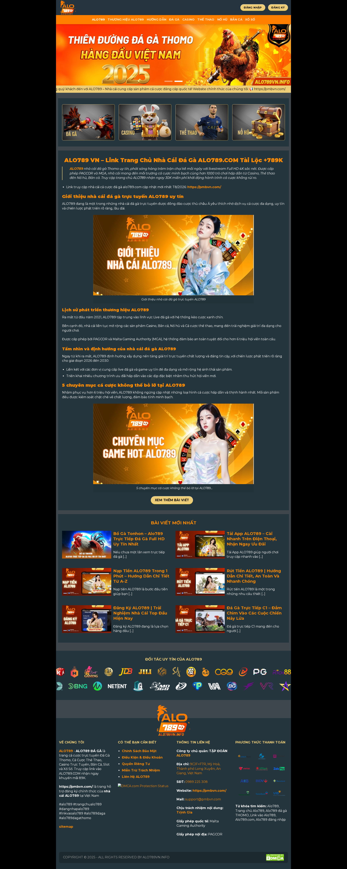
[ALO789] (81, 7)
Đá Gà (174, 19)
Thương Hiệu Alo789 (126, 19)
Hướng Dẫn (156, 19)
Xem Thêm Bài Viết (172, 500)
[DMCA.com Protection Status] (143, 786)
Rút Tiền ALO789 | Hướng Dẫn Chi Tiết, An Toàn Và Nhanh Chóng (254, 576)
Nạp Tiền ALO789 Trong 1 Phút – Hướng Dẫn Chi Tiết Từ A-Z (141, 576)
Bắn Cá (236, 19)
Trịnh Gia (184, 812)
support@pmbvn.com (203, 799)
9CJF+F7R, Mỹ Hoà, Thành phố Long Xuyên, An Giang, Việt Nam (199, 768)
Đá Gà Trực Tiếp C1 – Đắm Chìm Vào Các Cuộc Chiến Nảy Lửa (254, 613)
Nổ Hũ (222, 19)
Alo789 (98, 19)
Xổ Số (250, 19)
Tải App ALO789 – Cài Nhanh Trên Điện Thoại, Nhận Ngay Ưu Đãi (252, 538)
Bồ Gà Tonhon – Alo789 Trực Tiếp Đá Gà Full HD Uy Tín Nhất (139, 538)
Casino (188, 19)
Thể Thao (205, 19)
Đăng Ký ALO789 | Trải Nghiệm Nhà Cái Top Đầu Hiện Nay (140, 613)
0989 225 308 (196, 782)
